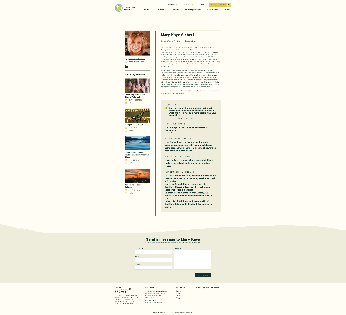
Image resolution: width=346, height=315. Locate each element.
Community (174, 10)
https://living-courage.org (137, 61)
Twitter (178, 293)
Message (177, 248)
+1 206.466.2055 (152, 300)
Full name (139, 249)
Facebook (179, 291)
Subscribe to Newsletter (207, 288)
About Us (147, 10)
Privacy (155, 312)
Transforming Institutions (192, 10)
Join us (213, 4)
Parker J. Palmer (212, 10)
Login (202, 4)
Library (226, 10)
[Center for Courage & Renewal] (125, 8)
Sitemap (162, 312)
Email (137, 256)
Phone (137, 264)
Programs (160, 10)
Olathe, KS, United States (136, 59)
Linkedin (126, 66)
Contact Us (172, 4)
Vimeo (178, 298)
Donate (223, 4)
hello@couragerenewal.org (155, 302)
